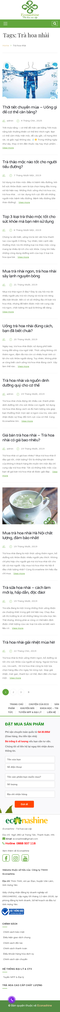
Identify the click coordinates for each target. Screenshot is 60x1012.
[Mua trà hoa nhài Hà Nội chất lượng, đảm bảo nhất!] (30, 505)
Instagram (16, 858)
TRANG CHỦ (16, 704)
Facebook (6, 858)
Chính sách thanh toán (15, 948)
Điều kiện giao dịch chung (16, 937)
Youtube (26, 858)
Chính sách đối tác (13, 943)
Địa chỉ (6, 834)
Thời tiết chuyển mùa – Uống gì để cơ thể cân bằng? (29, 109)
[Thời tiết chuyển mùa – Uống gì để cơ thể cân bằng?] (30, 80)
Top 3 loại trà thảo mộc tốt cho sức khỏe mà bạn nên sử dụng (28, 219)
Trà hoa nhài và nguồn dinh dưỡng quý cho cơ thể (25, 383)
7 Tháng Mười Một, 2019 (27, 175)
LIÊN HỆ (51, 712)
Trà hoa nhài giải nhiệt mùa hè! (28, 642)
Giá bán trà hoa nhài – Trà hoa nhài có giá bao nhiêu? (28, 437)
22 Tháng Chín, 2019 (25, 651)
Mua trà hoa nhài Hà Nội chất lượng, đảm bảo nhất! (27, 535)
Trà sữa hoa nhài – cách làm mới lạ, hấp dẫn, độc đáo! (26, 590)
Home (5, 45)
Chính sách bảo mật (13, 932)
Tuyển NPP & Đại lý (13, 977)
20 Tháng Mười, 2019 (25, 339)
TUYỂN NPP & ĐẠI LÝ (30, 712)
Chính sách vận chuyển (15, 959)
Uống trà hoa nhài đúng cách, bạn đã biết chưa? (27, 328)
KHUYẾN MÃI (27, 708)
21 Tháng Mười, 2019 (25, 284)
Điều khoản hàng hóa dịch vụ (18, 953)
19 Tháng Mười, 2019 (32, 394)
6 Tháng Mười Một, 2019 (27, 230)
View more (8, 147)
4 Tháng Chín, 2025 (31, 120)
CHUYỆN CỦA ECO (39, 704)
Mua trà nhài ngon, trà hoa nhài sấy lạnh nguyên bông (29, 273)
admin (10, 120)
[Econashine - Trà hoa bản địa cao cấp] (30, 9)
